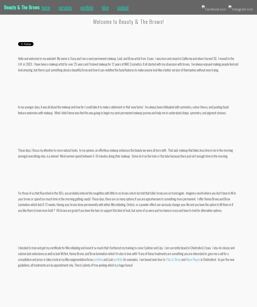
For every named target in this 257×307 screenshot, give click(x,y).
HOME (46, 7)
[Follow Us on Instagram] (240, 7)
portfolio (98, 259)
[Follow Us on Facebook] (214, 7)
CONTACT (123, 7)
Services (65, 7)
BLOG (105, 7)
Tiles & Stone (173, 259)
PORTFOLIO (86, 7)
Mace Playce (193, 259)
